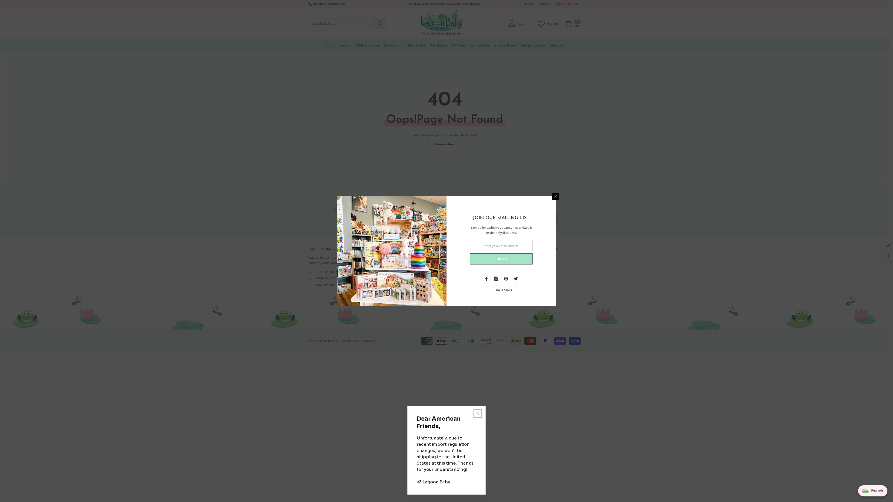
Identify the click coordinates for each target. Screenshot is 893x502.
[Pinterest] (506, 279)
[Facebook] (486, 279)
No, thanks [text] (504, 290)
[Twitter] (516, 279)
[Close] (555, 196)
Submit (501, 259)
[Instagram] (496, 279)
